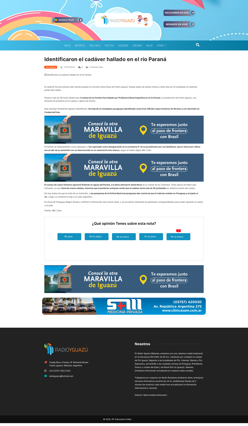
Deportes (80, 45)
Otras (160, 45)
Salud (149, 45)
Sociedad (123, 45)
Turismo (137, 45)
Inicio (67, 45)
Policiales (95, 45)
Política (109, 45)
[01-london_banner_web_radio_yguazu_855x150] (124, 129)
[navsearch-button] (197, 45)
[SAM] (124, 306)
